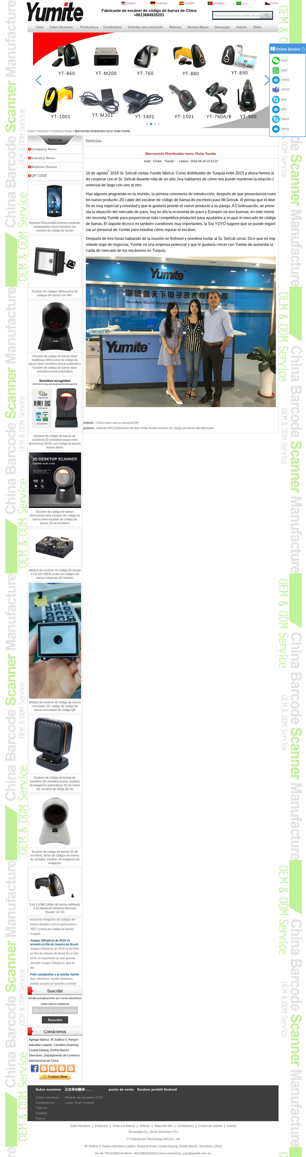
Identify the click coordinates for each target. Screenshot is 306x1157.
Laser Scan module (79, 1102)
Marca (40, 1118)
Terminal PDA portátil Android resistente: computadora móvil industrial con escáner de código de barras (55, 226)
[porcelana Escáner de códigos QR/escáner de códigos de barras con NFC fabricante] (55, 261)
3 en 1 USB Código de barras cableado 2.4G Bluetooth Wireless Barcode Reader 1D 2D (54, 908)
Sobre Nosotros (61, 27)
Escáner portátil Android (157, 1089)
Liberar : (185, 161)
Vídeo (257, 27)
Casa (39, 27)
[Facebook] (34, 1068)
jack (283, 99)
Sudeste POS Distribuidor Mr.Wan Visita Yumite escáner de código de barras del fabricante (155, 428)
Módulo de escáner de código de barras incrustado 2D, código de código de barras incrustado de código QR (55, 706)
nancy (284, 119)
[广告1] (153, 127)
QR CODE (39, 176)
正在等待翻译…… (78, 1089)
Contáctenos (112, 27)
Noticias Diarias (44, 167)
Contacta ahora (55, 1077)
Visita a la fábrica (124, 1126)
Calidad (41, 1113)
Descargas (222, 27)
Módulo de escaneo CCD (84, 1097)
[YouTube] (44, 1068)
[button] (147, 124)
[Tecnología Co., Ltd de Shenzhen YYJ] (55, 20)
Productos (88, 27)
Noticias (175, 27)
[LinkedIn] (53, 1068)
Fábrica (41, 1108)
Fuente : (170, 161)
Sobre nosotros (47, 1097)
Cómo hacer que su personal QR (117, 423)
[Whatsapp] (62, 1068)
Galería (241, 27)
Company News (61, 131)
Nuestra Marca (197, 27)
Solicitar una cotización (145, 27)
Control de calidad (210, 1126)
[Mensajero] (71, 1068)
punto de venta (121, 1089)
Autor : (148, 161)
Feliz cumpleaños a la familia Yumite (54, 966)
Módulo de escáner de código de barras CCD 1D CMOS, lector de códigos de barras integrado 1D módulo (55, 574)
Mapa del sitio (163, 1126)
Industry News (43, 158)
